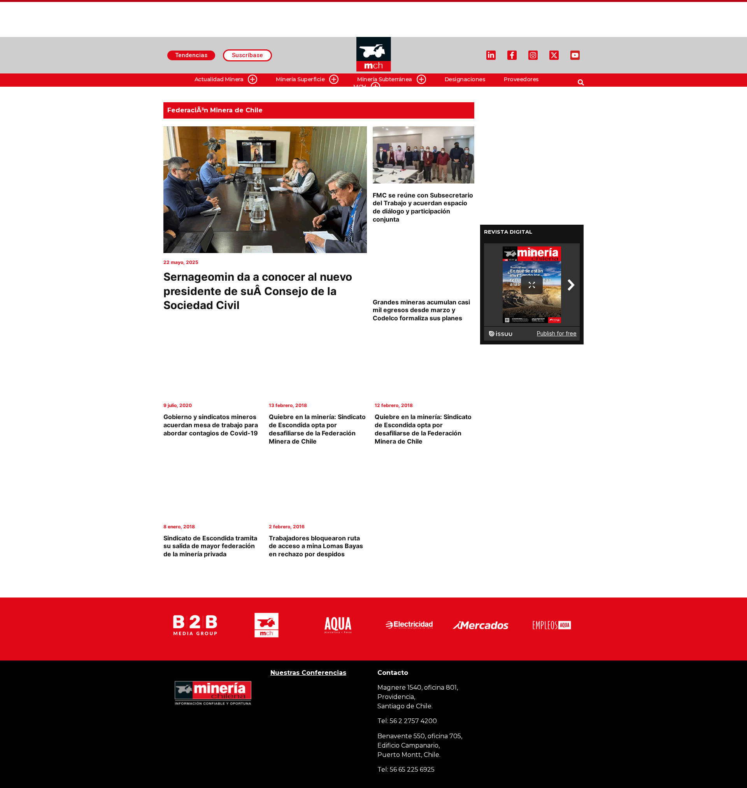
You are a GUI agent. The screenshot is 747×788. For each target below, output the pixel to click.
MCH (359, 86)
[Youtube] (575, 55)
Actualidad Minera (219, 79)
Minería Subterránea (384, 79)
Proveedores (521, 79)
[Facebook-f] (512, 55)
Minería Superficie (300, 79)
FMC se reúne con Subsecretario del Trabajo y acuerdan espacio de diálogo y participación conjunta (423, 207)
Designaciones (465, 79)
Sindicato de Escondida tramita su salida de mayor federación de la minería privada (210, 546)
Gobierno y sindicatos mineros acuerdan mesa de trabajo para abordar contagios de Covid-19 (210, 425)
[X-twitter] (554, 55)
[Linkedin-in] (491, 55)
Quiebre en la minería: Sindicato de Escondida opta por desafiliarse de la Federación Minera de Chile (317, 429)
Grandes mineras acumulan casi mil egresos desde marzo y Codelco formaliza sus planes (421, 310)
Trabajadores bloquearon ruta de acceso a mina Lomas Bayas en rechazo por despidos (316, 546)
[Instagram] (533, 55)
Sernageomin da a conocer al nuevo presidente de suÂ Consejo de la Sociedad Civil (257, 291)
